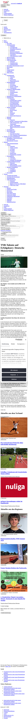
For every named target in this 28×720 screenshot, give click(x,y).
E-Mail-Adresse (4, 216)
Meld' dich (8, 666)
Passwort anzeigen (5, 219)
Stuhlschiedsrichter (14, 104)
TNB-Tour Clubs (14, 185)
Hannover (9, 190)
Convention (13, 158)
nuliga (11, 78)
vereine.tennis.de (12, 691)
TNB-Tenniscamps (11, 60)
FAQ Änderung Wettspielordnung (18, 135)
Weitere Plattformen (8, 15)
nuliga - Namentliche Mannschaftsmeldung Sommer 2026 (17, 127)
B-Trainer (12, 150)
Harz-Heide (10, 192)
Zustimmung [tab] (5, 344)
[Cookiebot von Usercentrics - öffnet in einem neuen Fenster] (16, 340)
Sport (5, 74)
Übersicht (12, 46)
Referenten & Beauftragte (16, 53)
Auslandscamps (14, 63)
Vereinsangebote (14, 182)
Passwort (3, 217)
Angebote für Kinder (12, 175)
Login (9, 214)
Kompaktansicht (5, 416)
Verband (6, 42)
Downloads (10, 67)
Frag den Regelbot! (14, 133)
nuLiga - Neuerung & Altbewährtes (18, 121)
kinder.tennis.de (12, 703)
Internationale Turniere (12, 140)
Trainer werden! (14, 147)
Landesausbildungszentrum (13, 161)
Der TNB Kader (11, 139)
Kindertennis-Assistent (15, 154)
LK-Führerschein (14, 103)
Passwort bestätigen (5, 221)
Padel (11, 111)
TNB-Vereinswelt (11, 179)
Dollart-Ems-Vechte (12, 189)
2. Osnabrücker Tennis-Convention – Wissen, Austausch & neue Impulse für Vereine (13, 598)
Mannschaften (7, 29)
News (5, 40)
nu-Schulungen (10, 129)
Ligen (5, 31)
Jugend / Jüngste (14, 86)
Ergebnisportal (10, 75)
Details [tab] (13, 344)
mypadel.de (6, 10)
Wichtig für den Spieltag (16, 106)
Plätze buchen (10, 72)
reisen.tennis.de (12, 701)
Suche (5, 20)
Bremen (9, 188)
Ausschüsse (13, 54)
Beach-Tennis (13, 110)
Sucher (2, 238)
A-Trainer (12, 149)
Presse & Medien (11, 58)
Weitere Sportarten (11, 107)
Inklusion (9, 117)
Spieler (5, 27)
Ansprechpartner (11, 44)
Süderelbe (9, 199)
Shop (8, 68)
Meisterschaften (14, 95)
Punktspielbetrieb (11, 82)
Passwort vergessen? (6, 230)
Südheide (9, 200)
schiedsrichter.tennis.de (14, 694)
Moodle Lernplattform (12, 167)
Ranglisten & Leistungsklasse (14, 96)
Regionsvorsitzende (15, 51)
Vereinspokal (13, 88)
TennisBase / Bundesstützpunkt (14, 138)
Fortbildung (13, 171)
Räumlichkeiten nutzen (15, 165)
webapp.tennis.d (8, 686)
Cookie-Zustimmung (5, 612)
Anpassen (13, 374)
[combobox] (11, 235)
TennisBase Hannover (15, 49)
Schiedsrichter (10, 97)
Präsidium (12, 50)
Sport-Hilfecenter (11, 131)
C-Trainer (12, 152)
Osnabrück (9, 197)
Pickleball (12, 113)
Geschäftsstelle (13, 47)
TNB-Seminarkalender (12, 143)
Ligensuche (13, 79)
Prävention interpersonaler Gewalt (15, 65)
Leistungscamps (14, 64)
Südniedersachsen (11, 202)
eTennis (12, 114)
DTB (5, 12)
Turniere (6, 28)
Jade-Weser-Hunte (11, 193)
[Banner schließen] (25, 339)
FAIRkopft (9, 71)
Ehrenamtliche (10, 156)
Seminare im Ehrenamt (15, 160)
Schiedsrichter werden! (15, 100)
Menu (8, 5)
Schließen (3, 6)
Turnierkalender (14, 92)
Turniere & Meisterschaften (13, 89)
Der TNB (9, 43)
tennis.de (6, 9)
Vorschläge (3, 240)
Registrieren (4, 214)
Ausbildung (13, 170)
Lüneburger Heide (11, 195)
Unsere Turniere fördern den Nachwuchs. (14, 568)
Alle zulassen (14, 370)
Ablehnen (14, 379)
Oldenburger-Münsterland (13, 196)
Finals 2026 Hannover (15, 115)
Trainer (8, 145)
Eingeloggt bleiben (7, 232)
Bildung (6, 142)
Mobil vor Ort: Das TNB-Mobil (18, 183)
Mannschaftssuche (14, 81)
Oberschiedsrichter (14, 101)
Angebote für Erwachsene (13, 177)
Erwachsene (13, 85)
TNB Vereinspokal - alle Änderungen (16, 123)
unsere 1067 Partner (12, 353)
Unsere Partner (10, 70)
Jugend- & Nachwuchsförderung (12, 136)
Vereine (5, 174)
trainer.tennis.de (12, 688)
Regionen (6, 186)
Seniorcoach (13, 153)
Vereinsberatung (11, 178)
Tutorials (9, 118)
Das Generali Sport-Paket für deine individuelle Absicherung (12, 443)
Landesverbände (8, 13)
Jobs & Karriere (11, 57)
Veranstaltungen (8, 32)
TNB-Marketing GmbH (16, 56)
